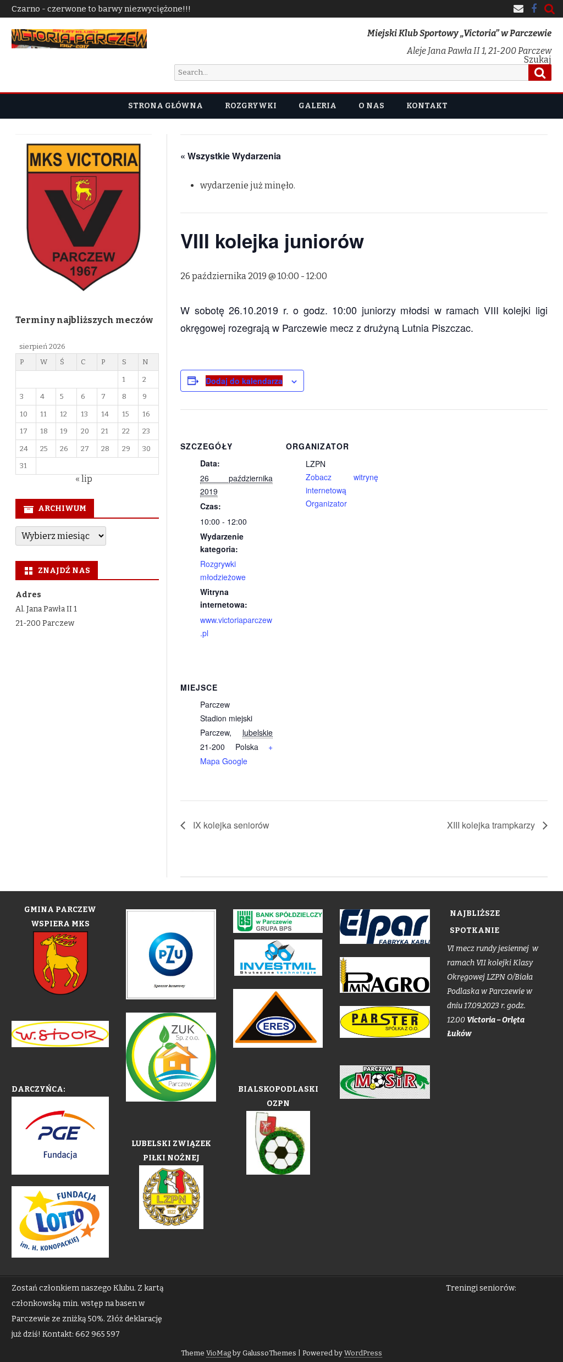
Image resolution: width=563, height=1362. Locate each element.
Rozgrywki (251, 105)
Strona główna (165, 105)
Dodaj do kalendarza (244, 380)
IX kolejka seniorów (230, 825)
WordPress (363, 1353)
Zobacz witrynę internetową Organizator (342, 490)
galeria (317, 105)
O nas (371, 105)
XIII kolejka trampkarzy (492, 825)
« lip (83, 479)
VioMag (218, 1353)
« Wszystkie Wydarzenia (230, 155)
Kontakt (427, 105)
